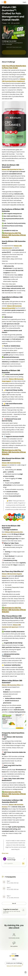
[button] (14, 959)
